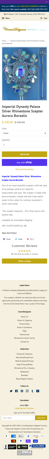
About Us (24, 316)
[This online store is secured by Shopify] (22, 448)
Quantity (6, 140)
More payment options (25, 169)
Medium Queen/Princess (24, 361)
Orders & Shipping (24, 320)
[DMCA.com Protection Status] (24, 454)
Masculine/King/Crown (24, 357)
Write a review (24, 261)
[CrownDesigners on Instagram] (27, 391)
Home (4, 41)
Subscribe (41, 418)
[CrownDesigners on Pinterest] (21, 391)
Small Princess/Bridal (25, 364)
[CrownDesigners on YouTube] (37, 391)
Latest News (24, 285)
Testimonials (24, 334)
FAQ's (24, 331)
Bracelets (24, 375)
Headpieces (24, 371)
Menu (7, 18)
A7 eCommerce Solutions (31, 432)
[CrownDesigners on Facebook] (16, 391)
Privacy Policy (24, 324)
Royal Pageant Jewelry (24, 378)
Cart (45, 18)
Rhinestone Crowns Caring (24, 338)
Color (4, 128)
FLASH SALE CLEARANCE (29, 6)
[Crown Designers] (10, 448)
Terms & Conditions (24, 327)
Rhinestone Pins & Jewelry (24, 368)
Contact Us (24, 341)
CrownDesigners (27, 425)
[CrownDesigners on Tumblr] (32, 391)
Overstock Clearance (24, 354)
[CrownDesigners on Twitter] (11, 391)
